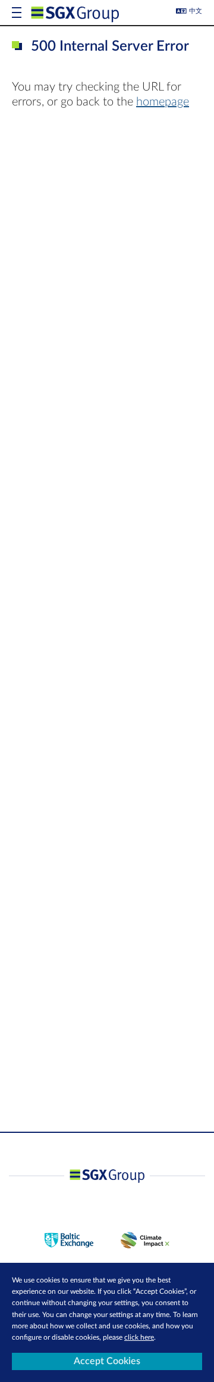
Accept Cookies (107, 1361)
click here (139, 1337)
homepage (162, 102)
